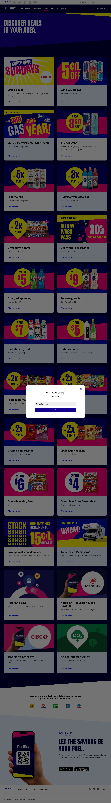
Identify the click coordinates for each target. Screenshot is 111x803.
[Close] (81, 389)
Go (56, 410)
